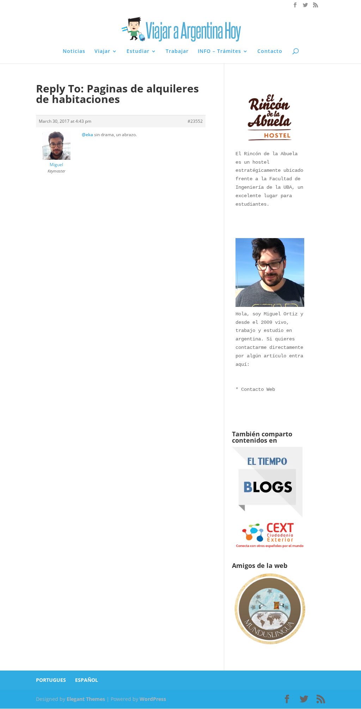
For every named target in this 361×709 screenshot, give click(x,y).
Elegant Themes (86, 699)
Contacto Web (258, 389)
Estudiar (138, 51)
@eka (87, 135)
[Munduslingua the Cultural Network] (270, 646)
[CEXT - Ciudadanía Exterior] (270, 547)
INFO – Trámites (219, 51)
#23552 (195, 121)
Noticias (74, 51)
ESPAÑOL (86, 680)
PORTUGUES (51, 680)
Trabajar (177, 51)
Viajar (102, 51)
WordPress (153, 699)
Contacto (269, 51)
